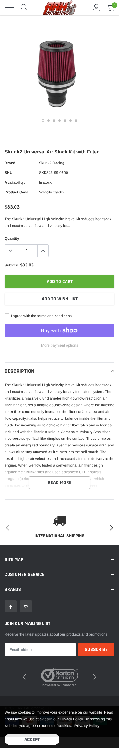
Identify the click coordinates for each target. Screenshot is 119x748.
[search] (24, 7)
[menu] (9, 7)
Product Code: (17, 192)
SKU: (9, 173)
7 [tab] (76, 120)
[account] (96, 7)
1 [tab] (43, 120)
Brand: (10, 163)
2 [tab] (48, 120)
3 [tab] (54, 120)
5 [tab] (65, 120)
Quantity (12, 238)
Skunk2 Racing (51, 163)
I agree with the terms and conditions (41, 316)
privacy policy (86, 726)
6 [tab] (70, 120)
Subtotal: (12, 265)
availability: (15, 182)
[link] (11, 606)
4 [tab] (59, 120)
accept (32, 739)
